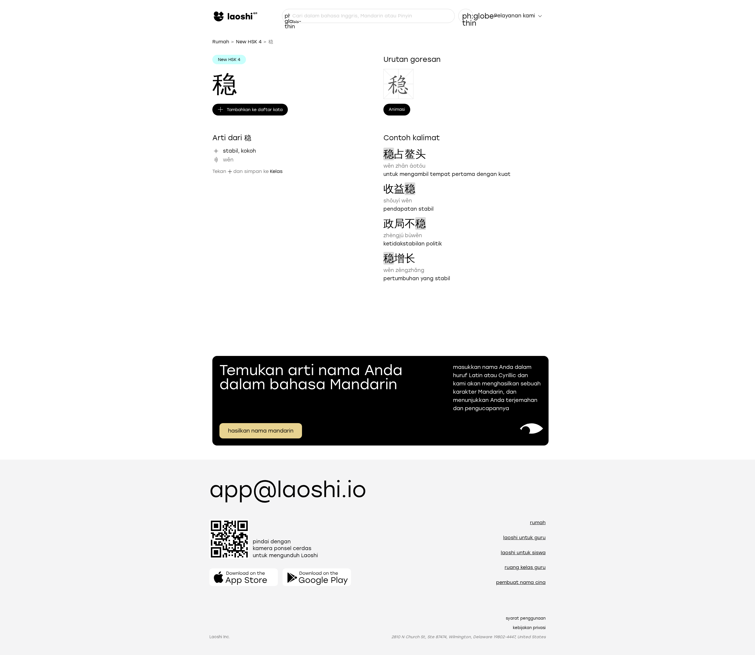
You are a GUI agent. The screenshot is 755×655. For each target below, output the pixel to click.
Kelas (276, 171)
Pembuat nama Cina (521, 582)
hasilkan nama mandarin (260, 431)
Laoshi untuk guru (524, 537)
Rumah (220, 41)
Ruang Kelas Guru (525, 567)
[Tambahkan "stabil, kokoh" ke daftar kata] (215, 150)
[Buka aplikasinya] (243, 577)
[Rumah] (234, 15)
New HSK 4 (249, 41)
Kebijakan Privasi (529, 628)
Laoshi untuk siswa (523, 552)
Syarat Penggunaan (526, 618)
